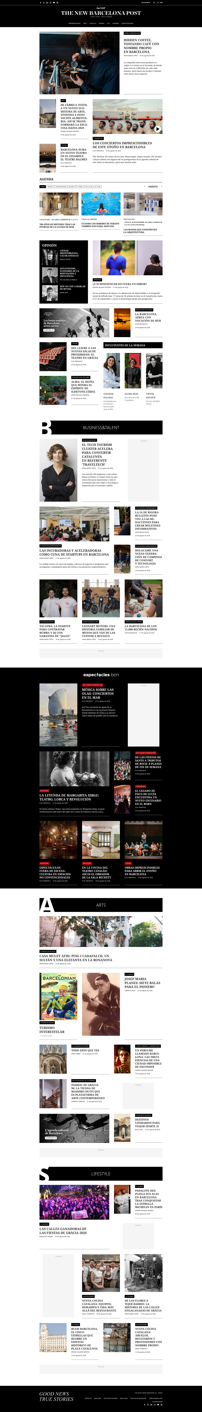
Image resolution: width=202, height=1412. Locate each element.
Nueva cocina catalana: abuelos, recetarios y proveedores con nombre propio (148, 1337)
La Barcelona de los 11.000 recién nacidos (141, 627)
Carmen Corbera (78, 1101)
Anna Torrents (88, 1314)
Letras (80, 187)
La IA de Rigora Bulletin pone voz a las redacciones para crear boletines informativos (147, 520)
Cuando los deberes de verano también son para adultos (100, 225)
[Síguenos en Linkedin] (47, 3)
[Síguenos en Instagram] (51, 3)
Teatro (64, 145)
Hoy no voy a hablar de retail (72, 287)
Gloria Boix (131, 393)
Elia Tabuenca (66, 163)
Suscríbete (146, 2)
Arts (63, 100)
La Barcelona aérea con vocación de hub (148, 317)
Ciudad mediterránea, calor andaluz (69, 253)
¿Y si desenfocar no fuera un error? (120, 284)
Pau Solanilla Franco (68, 280)
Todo (43, 187)
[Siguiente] (162, 186)
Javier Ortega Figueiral (80, 395)
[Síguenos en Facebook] (40, 3)
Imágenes (97, 280)
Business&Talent (101, 427)
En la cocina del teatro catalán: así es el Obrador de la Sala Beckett (96, 872)
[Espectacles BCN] (101, 675)
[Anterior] (144, 186)
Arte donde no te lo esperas (83, 1081)
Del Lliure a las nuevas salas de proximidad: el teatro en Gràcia (84, 353)
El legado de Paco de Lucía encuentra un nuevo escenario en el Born (148, 797)
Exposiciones (61, 187)
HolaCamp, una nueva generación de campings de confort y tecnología (148, 557)
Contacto (88, 1398)
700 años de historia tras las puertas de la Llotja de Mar (57, 225)
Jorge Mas (64, 293)
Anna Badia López (131, 56)
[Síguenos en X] (44, 3)
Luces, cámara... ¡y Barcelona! (148, 1046)
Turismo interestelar (51, 1030)
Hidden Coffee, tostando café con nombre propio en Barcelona (141, 46)
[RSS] (57, 3)
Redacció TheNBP (46, 1236)
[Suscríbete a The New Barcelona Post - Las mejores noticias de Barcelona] (74, 322)
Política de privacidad (138, 1398)
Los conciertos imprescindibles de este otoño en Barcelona (122, 145)
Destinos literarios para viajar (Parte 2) (147, 1123)
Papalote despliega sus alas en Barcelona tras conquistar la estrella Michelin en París (148, 1199)
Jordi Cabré (75, 1054)
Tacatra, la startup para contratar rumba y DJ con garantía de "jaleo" (55, 631)
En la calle (90, 187)
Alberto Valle (130, 991)
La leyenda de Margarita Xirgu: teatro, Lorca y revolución (69, 797)
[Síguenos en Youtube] (54, 3)
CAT (158, 2)
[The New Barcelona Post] (56, 1396)
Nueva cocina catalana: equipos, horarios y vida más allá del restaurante (99, 1305)
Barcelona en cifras (144, 310)
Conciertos (98, 138)
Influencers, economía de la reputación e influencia (69, 272)
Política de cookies (110, 1398)
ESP (161, 2)
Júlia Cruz (139, 1130)
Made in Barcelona (132, 33)
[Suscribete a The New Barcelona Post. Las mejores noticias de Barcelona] (74, 1128)
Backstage (44, 791)
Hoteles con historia (80, 377)
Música (72, 187)
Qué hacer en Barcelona (93, 685)
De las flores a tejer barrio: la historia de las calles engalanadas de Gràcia (143, 1305)
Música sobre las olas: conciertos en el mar (98, 693)
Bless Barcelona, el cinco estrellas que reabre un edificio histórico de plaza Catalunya (84, 1338)
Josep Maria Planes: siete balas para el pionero (142, 983)
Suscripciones (157, 1402)
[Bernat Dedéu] (50, 257)
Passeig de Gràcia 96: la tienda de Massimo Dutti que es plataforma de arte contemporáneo (88, 1091)
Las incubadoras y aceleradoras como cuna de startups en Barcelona (74, 552)
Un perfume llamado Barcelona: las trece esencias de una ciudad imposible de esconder (148, 1058)
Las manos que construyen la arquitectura (140, 231)
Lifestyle (101, 1173)
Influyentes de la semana (125, 345)
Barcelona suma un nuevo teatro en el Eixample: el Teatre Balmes (74, 154)
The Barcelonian (47, 1023)
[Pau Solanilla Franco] (50, 275)
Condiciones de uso (156, 1398)
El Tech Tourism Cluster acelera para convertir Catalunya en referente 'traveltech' (97, 455)
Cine (98, 187)
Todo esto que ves (85, 1050)
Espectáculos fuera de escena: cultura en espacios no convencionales (55, 872)
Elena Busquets (141, 324)
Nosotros (97, 1398)
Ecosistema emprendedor (50, 546)
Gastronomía (88, 1296)
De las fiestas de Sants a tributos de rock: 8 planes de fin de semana (148, 762)
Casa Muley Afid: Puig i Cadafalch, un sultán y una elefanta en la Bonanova (75, 958)
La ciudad (129, 974)
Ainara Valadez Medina (70, 131)
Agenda (46, 179)
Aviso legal (124, 1398)
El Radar (139, 1186)
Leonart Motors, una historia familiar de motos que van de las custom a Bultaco (98, 631)
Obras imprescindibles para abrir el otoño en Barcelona (142, 871)
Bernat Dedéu (65, 259)
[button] (154, 2)
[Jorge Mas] (50, 293)
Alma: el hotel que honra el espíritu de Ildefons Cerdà (83, 386)
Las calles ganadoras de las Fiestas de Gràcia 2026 (63, 1231)
